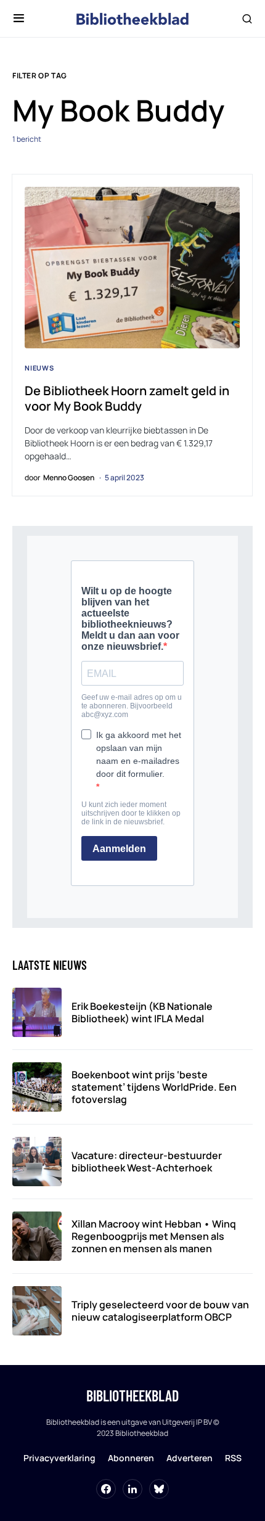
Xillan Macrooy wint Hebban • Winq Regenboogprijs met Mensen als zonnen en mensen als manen (153, 1236)
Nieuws (39, 367)
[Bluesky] (159, 1489)
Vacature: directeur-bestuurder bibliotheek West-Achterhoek (146, 1162)
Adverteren (189, 1458)
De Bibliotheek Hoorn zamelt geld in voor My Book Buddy (127, 398)
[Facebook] (106, 1489)
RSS (233, 1458)
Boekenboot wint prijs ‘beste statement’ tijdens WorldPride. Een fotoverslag (154, 1087)
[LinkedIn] (132, 1489)
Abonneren (131, 1458)
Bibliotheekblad (132, 1395)
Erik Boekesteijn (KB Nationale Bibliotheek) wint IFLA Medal (142, 1012)
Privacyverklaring (59, 1458)
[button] (18, 18)
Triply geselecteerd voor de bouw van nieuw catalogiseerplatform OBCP (160, 1311)
